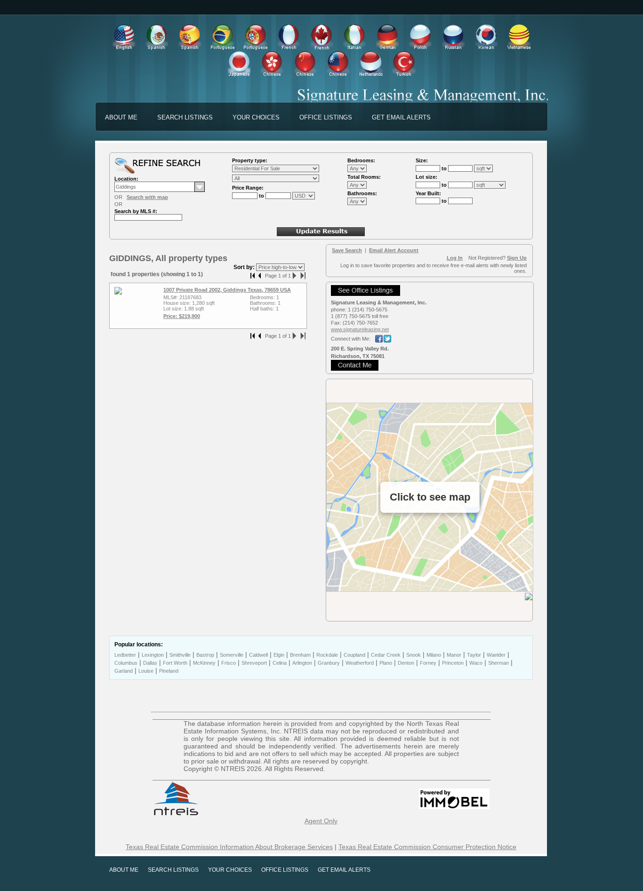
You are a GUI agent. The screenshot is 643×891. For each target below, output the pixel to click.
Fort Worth (175, 663)
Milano (433, 655)
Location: (126, 179)
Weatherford (360, 663)
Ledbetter (125, 655)
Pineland (168, 671)
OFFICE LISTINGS (325, 117)
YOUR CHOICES (256, 117)
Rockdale (327, 655)
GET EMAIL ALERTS (401, 117)
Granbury (329, 663)
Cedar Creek (386, 655)
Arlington (302, 663)
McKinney (204, 663)
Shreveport (254, 663)
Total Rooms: (364, 177)
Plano (385, 663)
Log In (455, 258)
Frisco (228, 663)
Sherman (498, 663)
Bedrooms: (361, 160)
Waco (475, 663)
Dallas (150, 663)
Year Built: (428, 193)
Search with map (147, 197)
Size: (422, 160)
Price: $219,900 (181, 316)
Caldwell (258, 655)
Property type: (249, 160)
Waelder (496, 655)
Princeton (453, 663)
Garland (123, 671)
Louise (145, 671)
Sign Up (517, 258)
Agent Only (321, 821)
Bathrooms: (362, 193)
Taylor (474, 655)
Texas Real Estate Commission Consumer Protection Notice (427, 847)
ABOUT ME (121, 117)
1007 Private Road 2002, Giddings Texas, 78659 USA (227, 290)
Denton (406, 663)
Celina (280, 663)
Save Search (347, 250)
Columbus (125, 663)
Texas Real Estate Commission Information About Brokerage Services (229, 847)
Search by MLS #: (135, 211)
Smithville (180, 655)
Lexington (153, 655)
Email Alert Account (393, 250)
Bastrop (205, 655)
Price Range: (248, 188)
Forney (428, 663)
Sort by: (244, 267)
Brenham (300, 655)
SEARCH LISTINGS (185, 117)
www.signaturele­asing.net (360, 329)
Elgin (278, 655)
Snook (413, 655)
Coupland (354, 655)
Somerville (231, 655)
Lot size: (426, 177)
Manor (454, 655)
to (262, 196)
